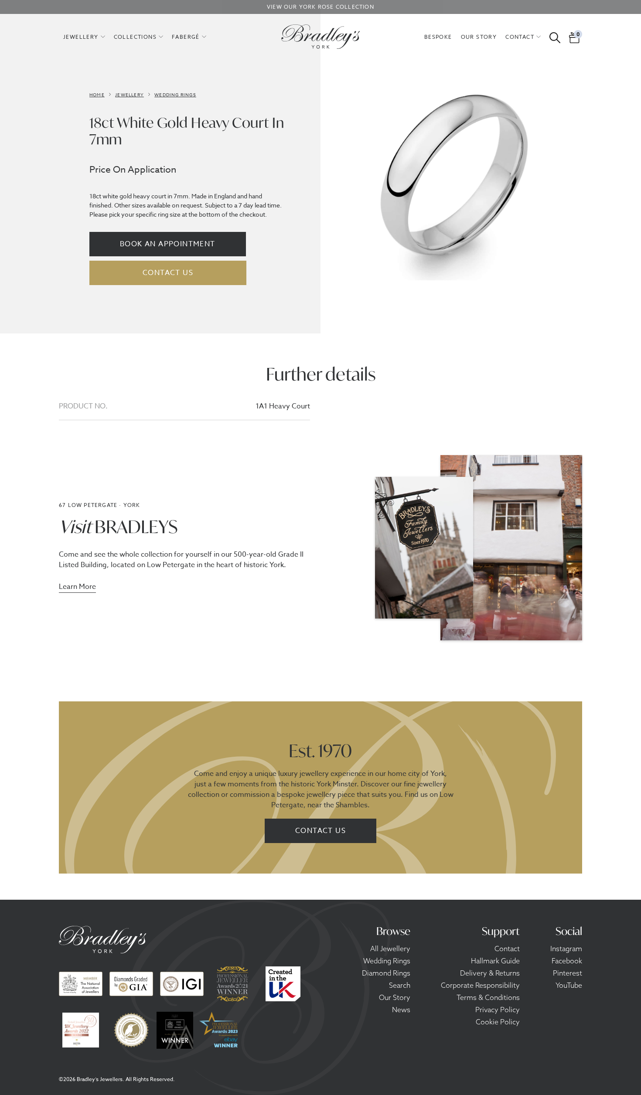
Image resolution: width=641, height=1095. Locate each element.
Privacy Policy (497, 1009)
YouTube (569, 985)
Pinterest (567, 972)
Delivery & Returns (490, 972)
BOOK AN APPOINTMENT (167, 244)
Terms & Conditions (488, 997)
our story (479, 37)
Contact (507, 948)
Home (97, 95)
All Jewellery (390, 948)
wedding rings (175, 95)
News (401, 1009)
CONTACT (519, 37)
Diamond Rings (386, 972)
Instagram (566, 948)
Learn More (77, 587)
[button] (84, 37)
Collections (135, 37)
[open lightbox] (453, 185)
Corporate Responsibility (480, 985)
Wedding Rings (386, 960)
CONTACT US (168, 273)
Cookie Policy (498, 1021)
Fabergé (186, 37)
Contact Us (320, 831)
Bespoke (438, 37)
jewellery (81, 37)
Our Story (394, 997)
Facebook (567, 960)
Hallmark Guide (495, 960)
